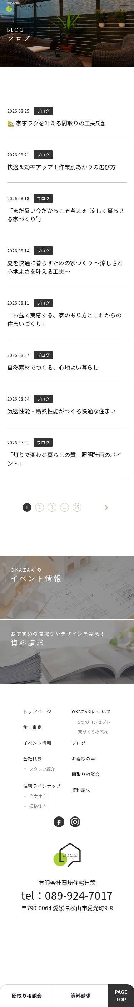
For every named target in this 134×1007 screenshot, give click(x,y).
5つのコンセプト (94, 722)
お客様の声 (83, 758)
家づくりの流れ (93, 732)
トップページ (37, 711)
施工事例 (32, 727)
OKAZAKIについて (91, 711)
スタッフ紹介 (42, 769)
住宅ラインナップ (42, 786)
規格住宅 (37, 806)
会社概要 (32, 758)
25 (76, 507)
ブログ (79, 743)
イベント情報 (37, 743)
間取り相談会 (86, 774)
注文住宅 (37, 796)
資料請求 (81, 790)
